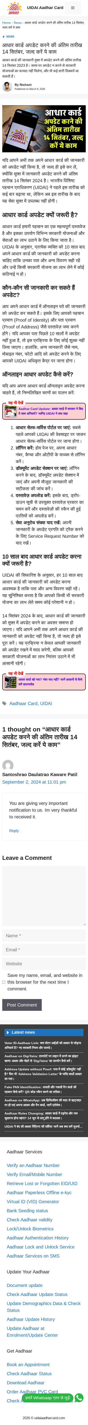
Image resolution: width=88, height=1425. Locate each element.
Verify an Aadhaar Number (33, 1165)
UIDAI (46, 703)
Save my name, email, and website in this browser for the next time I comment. (44, 982)
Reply (14, 831)
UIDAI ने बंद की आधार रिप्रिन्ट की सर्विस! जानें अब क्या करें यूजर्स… (44, 1126)
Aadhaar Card (23, 703)
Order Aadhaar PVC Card (32, 1391)
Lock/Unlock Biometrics (30, 1228)
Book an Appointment (28, 1364)
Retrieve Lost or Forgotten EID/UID (42, 1183)
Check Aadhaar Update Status (37, 1294)
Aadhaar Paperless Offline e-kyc (39, 1192)
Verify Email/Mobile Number (34, 1174)
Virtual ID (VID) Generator (33, 1201)
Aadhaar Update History (31, 1319)
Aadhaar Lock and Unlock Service (40, 1246)
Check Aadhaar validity (29, 1219)
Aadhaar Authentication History (38, 1237)
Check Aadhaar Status (29, 1373)
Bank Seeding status (27, 1210)
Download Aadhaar (25, 1382)
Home (6, 22)
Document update (24, 1285)
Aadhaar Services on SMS (33, 1255)
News (18, 22)
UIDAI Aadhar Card (45, 7)
